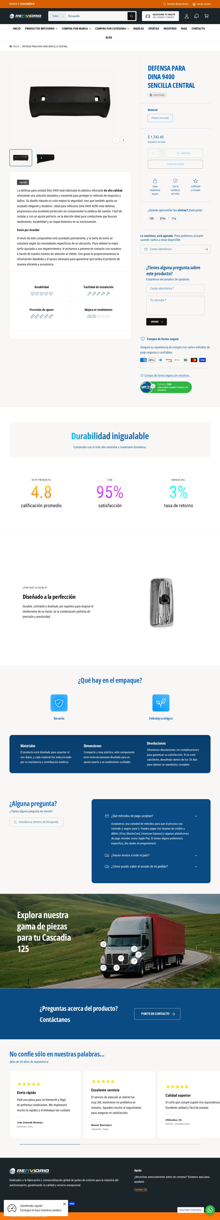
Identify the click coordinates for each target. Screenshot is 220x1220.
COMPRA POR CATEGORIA (110, 28)
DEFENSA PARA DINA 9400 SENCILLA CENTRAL (45, 46)
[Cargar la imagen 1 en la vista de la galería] (20, 157)
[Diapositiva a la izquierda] (116, 140)
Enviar (154, 321)
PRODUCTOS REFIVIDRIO (39, 28)
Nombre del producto (177, 4)
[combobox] (101, 16)
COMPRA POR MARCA (75, 28)
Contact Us (140, 1189)
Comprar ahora (175, 164)
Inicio (16, 46)
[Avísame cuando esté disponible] (206, 249)
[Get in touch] (196, 16)
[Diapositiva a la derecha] (123, 140)
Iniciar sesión (204, 4)
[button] (206, 16)
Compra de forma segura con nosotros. (167, 375)
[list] (110, 493)
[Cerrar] (64, 1204)
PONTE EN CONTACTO (155, 1014)
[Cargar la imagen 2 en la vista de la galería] (45, 157)
